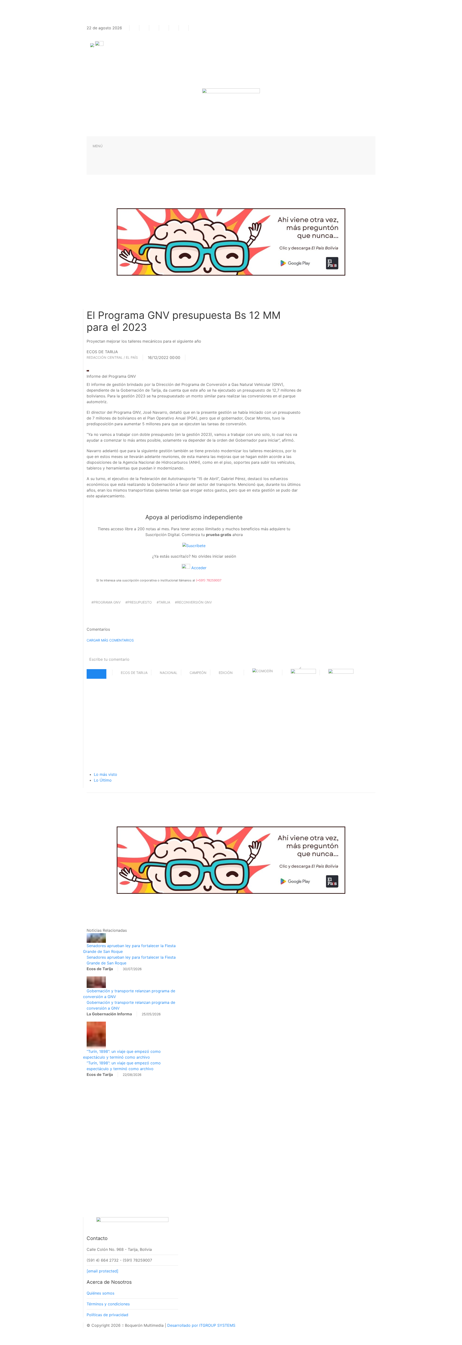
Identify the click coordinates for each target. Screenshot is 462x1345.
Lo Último (103, 780)
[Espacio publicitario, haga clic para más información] (231, 241)
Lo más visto (105, 774)
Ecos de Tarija (134, 673)
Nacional (168, 673)
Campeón (198, 673)
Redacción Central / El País (112, 357)
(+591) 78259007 (208, 580)
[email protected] (102, 1271)
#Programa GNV (106, 602)
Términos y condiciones (108, 1304)
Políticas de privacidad (107, 1314)
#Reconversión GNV (193, 602)
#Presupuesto (138, 602)
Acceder (198, 567)
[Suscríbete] (193, 545)
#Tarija (163, 602)
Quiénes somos (100, 1293)
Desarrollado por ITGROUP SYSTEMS (201, 1325)
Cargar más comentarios (110, 640)
